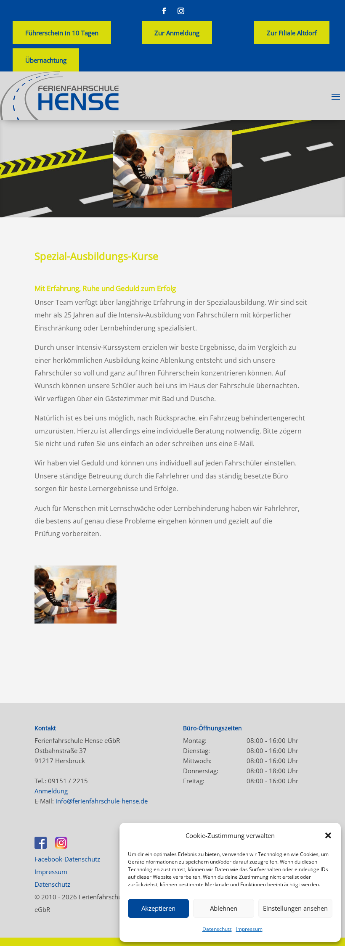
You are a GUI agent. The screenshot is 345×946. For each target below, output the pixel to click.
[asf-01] (75, 621)
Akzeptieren (158, 908)
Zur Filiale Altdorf (292, 33)
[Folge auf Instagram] (181, 11)
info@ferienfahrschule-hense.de (102, 801)
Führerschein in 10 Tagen (61, 33)
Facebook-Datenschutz (67, 859)
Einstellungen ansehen (295, 908)
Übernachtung (45, 60)
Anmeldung (51, 791)
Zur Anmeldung (176, 33)
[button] (328, 835)
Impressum (249, 929)
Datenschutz (217, 929)
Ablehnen (223, 908)
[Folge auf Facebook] (164, 11)
